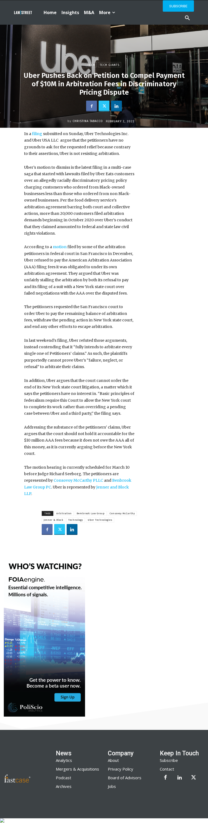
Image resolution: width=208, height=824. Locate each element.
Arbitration (64, 513)
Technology (75, 520)
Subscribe (169, 760)
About (113, 760)
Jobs (112, 786)
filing (36, 133)
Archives (64, 786)
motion (59, 246)
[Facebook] (91, 106)
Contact (167, 769)
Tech (91, 65)
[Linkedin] (116, 106)
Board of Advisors (124, 777)
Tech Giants (109, 65)
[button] (187, 18)
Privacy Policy (120, 769)
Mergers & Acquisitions (77, 769)
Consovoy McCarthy (122, 513)
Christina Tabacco (88, 121)
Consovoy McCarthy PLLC (78, 480)
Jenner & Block (53, 520)
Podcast (63, 777)
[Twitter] (104, 106)
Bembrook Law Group (91, 513)
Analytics (64, 760)
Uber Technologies (100, 520)
